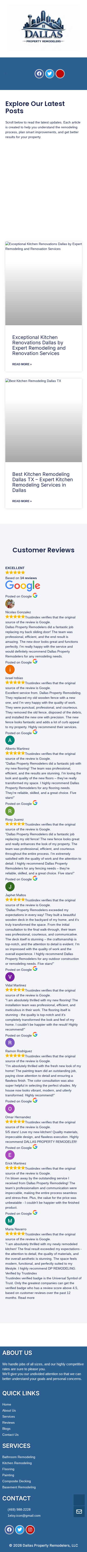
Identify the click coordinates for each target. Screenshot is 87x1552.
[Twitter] (49, 73)
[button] (5, 74)
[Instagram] (30, 1529)
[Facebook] (39, 73)
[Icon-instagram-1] (60, 73)
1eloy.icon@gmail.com (24, 1515)
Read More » (22, 364)
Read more (26, 1298)
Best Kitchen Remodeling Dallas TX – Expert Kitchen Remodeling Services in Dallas (42, 482)
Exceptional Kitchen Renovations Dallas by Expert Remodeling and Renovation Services (39, 345)
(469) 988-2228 (19, 1509)
